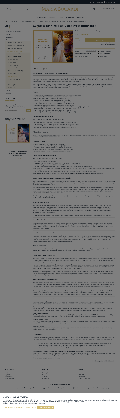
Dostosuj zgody (31, 407)
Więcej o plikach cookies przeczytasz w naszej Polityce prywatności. (24, 403)
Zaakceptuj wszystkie (46, 407)
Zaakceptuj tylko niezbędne (13, 407)
